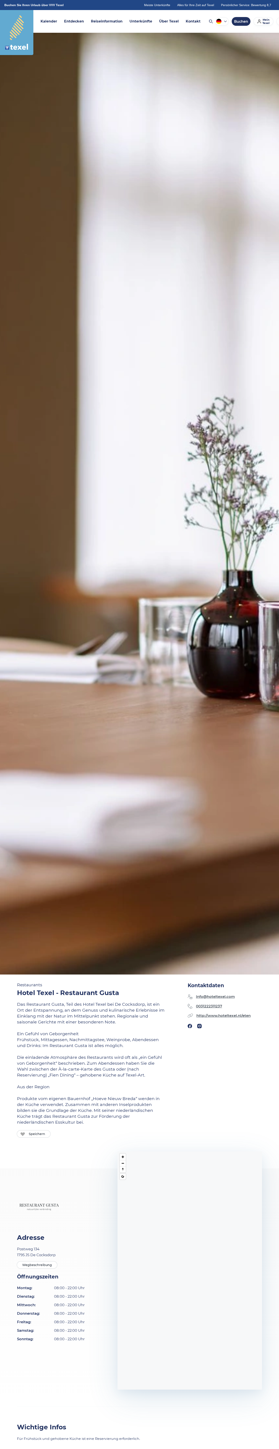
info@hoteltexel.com (215, 996)
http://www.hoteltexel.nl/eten (223, 1015)
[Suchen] (210, 21)
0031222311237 (209, 1006)
